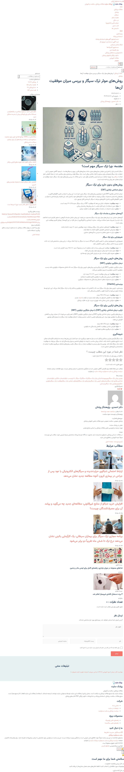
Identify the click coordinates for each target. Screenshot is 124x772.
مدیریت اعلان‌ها (109, 732)
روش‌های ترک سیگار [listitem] (84, 381)
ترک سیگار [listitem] (85, 378)
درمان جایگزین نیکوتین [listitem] (56, 378)
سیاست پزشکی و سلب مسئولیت (108, 711)
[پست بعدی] (108, 582)
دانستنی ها (115, 28)
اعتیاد (80, 298)
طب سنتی (116, 26)
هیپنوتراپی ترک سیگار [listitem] (112, 384)
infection (34, 222)
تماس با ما (115, 705)
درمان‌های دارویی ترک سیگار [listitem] (98, 381)
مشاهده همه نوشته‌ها (108, 411)
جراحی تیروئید (93, 672)
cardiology (27, 222)
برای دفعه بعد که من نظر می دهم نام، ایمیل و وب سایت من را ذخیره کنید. (100, 648)
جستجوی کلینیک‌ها (113, 47)
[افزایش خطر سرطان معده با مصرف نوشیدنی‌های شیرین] (29, 173)
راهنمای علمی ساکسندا (112, 723)
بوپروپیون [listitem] (106, 378)
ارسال (116, 654)
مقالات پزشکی (118, 9)
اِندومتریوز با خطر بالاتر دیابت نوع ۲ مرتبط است (21, 204)
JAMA (117, 61)
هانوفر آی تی (105, 746)
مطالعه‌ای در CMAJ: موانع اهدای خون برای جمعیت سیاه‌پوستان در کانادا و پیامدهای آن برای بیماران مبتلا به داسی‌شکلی (20, 140)
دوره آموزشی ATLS (104, 672)
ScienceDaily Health (24, 217)
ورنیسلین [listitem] (103, 384)
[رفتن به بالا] (122, 70)
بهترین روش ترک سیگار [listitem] (116, 378)
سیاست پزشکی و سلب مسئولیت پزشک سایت (108, 371)
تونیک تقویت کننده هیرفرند (79, 672)
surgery (10, 222)
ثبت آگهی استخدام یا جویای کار (109, 42)
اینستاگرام (117, 732)
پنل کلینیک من (114, 50)
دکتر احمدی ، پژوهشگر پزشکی (109, 101)
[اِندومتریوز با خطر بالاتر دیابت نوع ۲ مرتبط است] (29, 196)
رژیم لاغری (119, 34)
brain (16, 217)
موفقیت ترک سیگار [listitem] (56, 381)
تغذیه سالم (115, 17)
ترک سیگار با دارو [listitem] (77, 378)
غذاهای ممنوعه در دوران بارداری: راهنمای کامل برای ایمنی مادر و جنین (96, 568)
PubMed (21, 222)
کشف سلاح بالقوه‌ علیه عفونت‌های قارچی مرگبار (21, 162)
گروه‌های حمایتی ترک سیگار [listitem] (70, 381)
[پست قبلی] (108, 555)
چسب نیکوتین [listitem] (67, 378)
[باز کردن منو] (119, 64)
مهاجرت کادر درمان (117, 672)
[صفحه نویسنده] (115, 398)
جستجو (120, 67)
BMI (121, 31)
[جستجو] (122, 64)
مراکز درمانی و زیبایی (116, 45)
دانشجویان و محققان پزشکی (114, 53)
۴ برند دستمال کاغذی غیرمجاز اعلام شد (108, 594)
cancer (33, 219)
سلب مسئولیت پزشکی (116, 735)
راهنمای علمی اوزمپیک (112, 720)
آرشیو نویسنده (118, 442)
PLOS (14, 214)
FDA (17, 222)
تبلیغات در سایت (113, 708)
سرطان (117, 15)
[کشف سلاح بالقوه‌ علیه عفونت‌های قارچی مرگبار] (29, 154)
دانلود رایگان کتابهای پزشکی (110, 55)
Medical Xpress (7, 214)
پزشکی (117, 12)
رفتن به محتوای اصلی (117, 1)
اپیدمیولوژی (4, 222)
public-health (20, 214)
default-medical (30, 214)
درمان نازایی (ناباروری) (112, 23)
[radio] (121, 360)
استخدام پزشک (118, 36)
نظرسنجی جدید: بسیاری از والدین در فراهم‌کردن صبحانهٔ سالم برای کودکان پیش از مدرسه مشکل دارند (21, 114)
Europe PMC (35, 217)
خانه (121, 7)
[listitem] (121, 389)
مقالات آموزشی (114, 58)
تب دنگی (116, 20)
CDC (14, 222)
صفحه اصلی (109, 442)
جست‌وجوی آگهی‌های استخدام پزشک (107, 39)
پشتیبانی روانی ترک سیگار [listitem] (95, 378)
